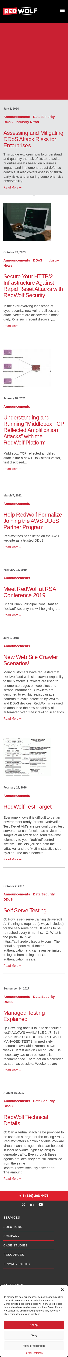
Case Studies (15, 1245)
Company (11, 1236)
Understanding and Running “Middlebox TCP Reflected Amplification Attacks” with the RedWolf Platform (33, 430)
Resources (13, 1254)
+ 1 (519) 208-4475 (34, 1196)
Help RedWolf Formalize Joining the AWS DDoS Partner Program (32, 520)
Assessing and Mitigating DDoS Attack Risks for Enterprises (33, 139)
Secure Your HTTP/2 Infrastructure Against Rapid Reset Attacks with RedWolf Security (33, 285)
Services (11, 1217)
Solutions (12, 1226)
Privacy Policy (17, 1264)
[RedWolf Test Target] (27, 775)
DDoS (8, 122)
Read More (12, 187)
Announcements (17, 117)
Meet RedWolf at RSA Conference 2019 (29, 592)
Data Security (44, 117)
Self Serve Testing (25, 910)
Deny (34, 1335)
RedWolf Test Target (27, 806)
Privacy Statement (34, 1353)
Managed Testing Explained (24, 1016)
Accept (34, 1324)
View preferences (34, 1345)
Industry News (27, 122)
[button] (62, 1290)
